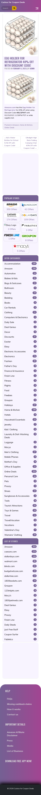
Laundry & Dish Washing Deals (20, 436)
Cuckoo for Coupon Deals (13, 2)
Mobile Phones (20, 457)
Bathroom (20, 288)
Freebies (20, 395)
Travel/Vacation (20, 520)
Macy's (20, 595)
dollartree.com (20, 576)
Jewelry (20, 424)
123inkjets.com (20, 590)
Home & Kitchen (26, 125)
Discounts (20, 336)
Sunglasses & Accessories (20, 496)
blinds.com (20, 566)
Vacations (20, 525)
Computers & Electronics (20, 317)
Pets (20, 481)
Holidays (20, 405)
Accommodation (20, 263)
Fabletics (20, 639)
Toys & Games (20, 510)
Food (20, 390)
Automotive (20, 273)
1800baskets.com (20, 580)
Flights (20, 385)
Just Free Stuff (20, 629)
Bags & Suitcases (20, 283)
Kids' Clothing (20, 429)
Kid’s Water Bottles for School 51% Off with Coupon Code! (11, 142)
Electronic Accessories (20, 351)
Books (20, 302)
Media (10, 746)
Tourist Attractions (20, 505)
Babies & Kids (20, 278)
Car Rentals (20, 307)
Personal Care (20, 476)
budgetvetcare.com (20, 571)
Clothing (20, 312)
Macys (20, 447)
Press (10, 740)
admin (32, 68)
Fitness (20, 380)
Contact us (12, 714)
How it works (14, 709)
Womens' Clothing (20, 535)
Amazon (15, 125)
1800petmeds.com (20, 600)
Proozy (20, 486)
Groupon (20, 400)
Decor (20, 332)
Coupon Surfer (20, 634)
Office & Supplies (20, 466)
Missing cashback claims (19, 704)
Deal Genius (20, 327)
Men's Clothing (20, 452)
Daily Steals (20, 624)
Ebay (20, 346)
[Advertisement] (20, 173)
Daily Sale (20, 322)
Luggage (20, 442)
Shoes (20, 491)
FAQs (9, 699)
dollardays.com (20, 556)
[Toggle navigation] (37, 8)
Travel (20, 515)
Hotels (20, 414)
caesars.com (20, 551)
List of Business (15, 751)
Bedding (20, 298)
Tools (20, 500)
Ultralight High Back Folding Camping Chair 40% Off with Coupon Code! (30, 143)
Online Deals (9, 127)
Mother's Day (20, 461)
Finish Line (20, 376)
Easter (20, 341)
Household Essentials (20, 419)
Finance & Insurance (20, 371)
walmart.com (20, 561)
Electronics (20, 356)
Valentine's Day (20, 530)
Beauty (20, 293)
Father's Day (20, 366)
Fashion (20, 361)
